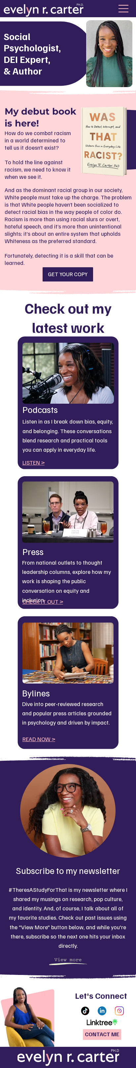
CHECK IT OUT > (42, 601)
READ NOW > (38, 738)
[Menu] (122, 8)
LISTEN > (33, 462)
